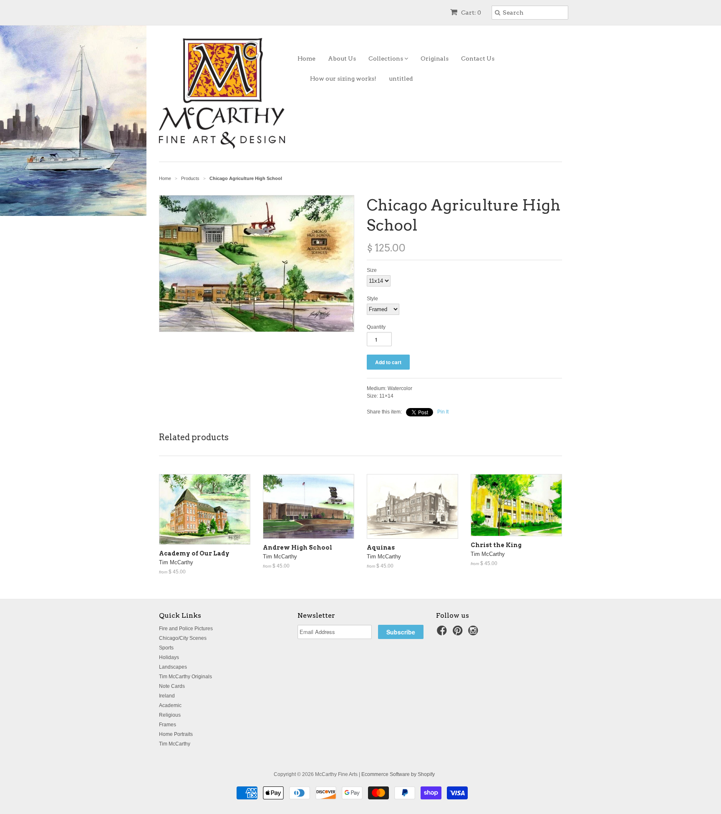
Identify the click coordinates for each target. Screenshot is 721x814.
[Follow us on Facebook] (443, 633)
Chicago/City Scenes (183, 638)
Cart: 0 (470, 12)
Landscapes (173, 667)
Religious (170, 715)
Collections (386, 58)
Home (306, 58)
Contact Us (477, 58)
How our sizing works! (343, 78)
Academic (170, 705)
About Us (342, 58)
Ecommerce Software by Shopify (398, 774)
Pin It (443, 412)
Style (372, 299)
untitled (401, 78)
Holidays (169, 657)
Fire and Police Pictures (186, 628)
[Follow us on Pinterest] (459, 633)
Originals (435, 58)
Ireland (167, 696)
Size (372, 270)
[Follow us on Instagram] (474, 633)
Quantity (376, 327)
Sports (166, 648)
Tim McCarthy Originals (185, 677)
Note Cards (172, 686)
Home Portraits (176, 734)
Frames (167, 725)
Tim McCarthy (174, 744)
